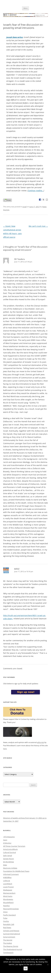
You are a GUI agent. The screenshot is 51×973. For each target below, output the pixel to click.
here (5, 748)
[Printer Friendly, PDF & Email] (7, 200)
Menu (25, 8)
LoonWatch (7, 884)
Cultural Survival (9, 852)
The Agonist (7, 940)
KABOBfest (7, 877)
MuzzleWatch (8, 902)
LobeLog (6, 880)
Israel (24, 206)
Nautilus (6, 905)
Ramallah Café (8, 924)
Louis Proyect (8, 887)
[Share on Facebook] (40, 200)
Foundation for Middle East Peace (16, 871)
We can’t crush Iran (38, 226)
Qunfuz (6, 921)
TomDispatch (8, 952)
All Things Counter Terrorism (14, 846)
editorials (40, 742)
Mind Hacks (7, 896)
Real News (7, 927)
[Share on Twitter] (43, 200)
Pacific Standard (9, 915)
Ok (25, 968)
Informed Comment (11, 874)
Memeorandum (9, 893)
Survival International (11, 934)
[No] (47, 964)
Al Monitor (7, 843)
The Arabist (7, 943)
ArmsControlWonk (10, 849)
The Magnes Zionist (10, 946)
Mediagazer (7, 890)
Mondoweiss (8, 899)
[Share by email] (47, 200)
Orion (5, 912)
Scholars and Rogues (11, 930)
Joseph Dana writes (14, 37)
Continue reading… (36, 190)
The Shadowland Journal (12, 949)
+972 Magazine (9, 837)
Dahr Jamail (7, 855)
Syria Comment (9, 937)
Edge (5, 865)
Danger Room (8, 858)
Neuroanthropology (11, 909)
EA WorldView (8, 862)
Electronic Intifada (10, 868)
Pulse (5, 918)
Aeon (5, 840)
